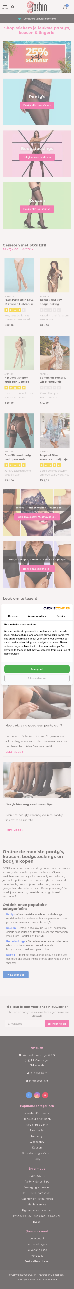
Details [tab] (61, 616)
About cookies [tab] (37, 616)
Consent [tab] (13, 616)
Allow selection (37, 678)
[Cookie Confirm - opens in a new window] (56, 608)
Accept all (37, 669)
